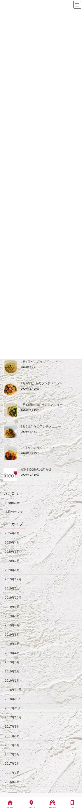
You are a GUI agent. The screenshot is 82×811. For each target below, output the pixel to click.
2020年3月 (12, 551)
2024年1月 (12, 533)
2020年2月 (12, 561)
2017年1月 (12, 772)
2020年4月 (12, 542)
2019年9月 (12, 607)
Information (13, 502)
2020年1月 (12, 570)
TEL (72, 807)
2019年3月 (12, 662)
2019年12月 (13, 579)
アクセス (31, 807)
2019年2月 (12, 671)
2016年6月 (12, 782)
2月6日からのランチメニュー (41, 426)
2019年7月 (12, 625)
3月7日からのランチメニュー (41, 362)
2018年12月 (13, 689)
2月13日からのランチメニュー (42, 404)
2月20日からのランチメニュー (42, 383)
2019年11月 (13, 588)
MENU (52, 807)
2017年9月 (12, 726)
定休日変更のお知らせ (36, 469)
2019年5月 (12, 644)
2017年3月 (12, 754)
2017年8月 (12, 736)
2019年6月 (12, 634)
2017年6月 (12, 745)
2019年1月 (12, 680)
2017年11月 (13, 708)
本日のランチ (14, 512)
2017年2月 (12, 763)
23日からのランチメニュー (39, 448)
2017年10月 (13, 717)
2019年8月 (12, 616)
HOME (10, 807)
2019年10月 (13, 597)
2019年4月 (12, 653)
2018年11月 (13, 699)
